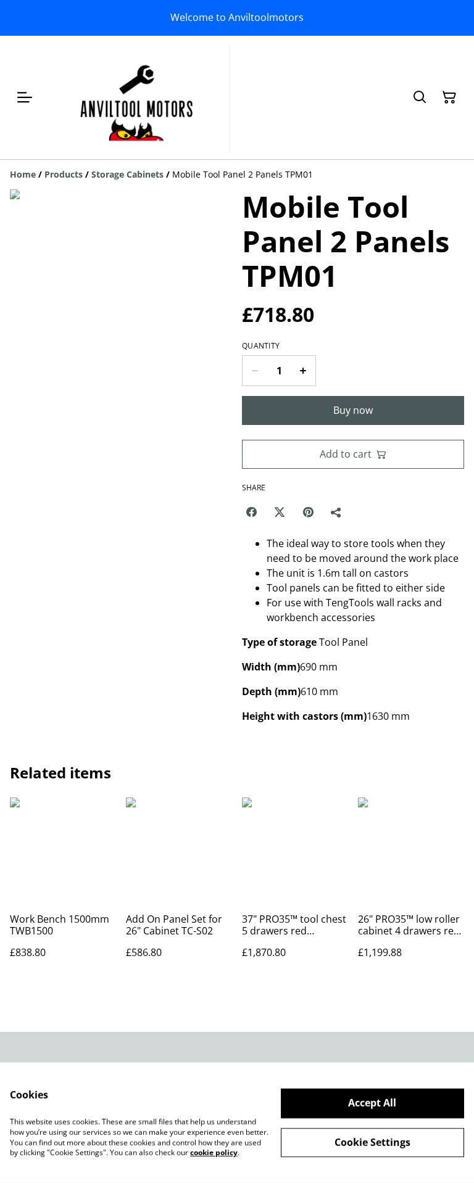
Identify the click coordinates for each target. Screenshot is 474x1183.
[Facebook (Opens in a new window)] (251, 512)
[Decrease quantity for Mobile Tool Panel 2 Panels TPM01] (254, 370)
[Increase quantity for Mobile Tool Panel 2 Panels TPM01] (303, 370)
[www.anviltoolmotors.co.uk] (137, 97)
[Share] (336, 512)
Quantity (261, 346)
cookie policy (214, 1152)
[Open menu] (25, 97)
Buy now (353, 410)
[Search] (419, 97)
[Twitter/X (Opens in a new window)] (279, 512)
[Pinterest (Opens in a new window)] (308, 512)
